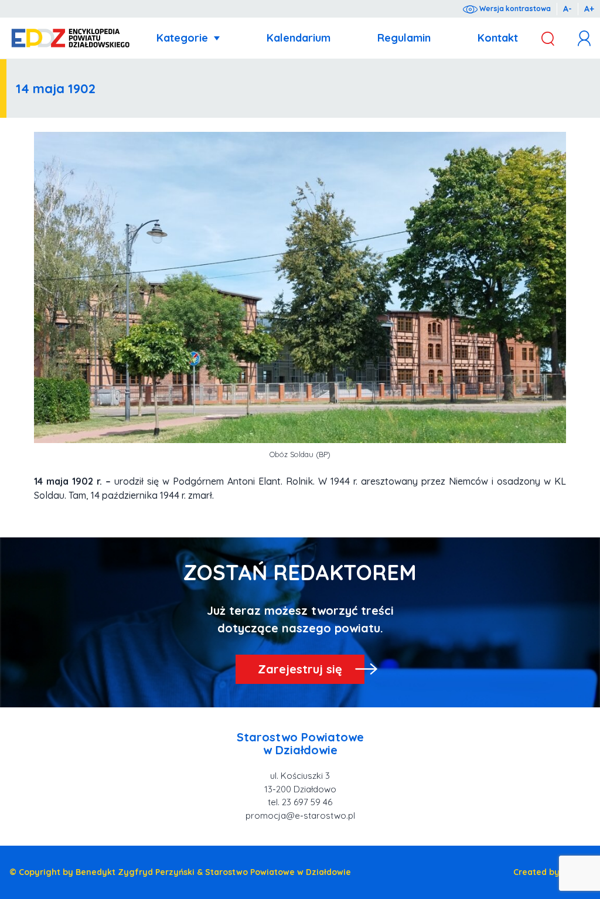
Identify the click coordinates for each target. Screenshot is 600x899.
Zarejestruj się (300, 669)
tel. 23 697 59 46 (300, 802)
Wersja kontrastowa (514, 8)
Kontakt (498, 38)
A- (567, 9)
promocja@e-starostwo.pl (300, 815)
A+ (589, 9)
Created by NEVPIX (552, 872)
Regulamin (404, 38)
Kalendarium (298, 38)
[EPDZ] (70, 38)
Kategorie (182, 38)
